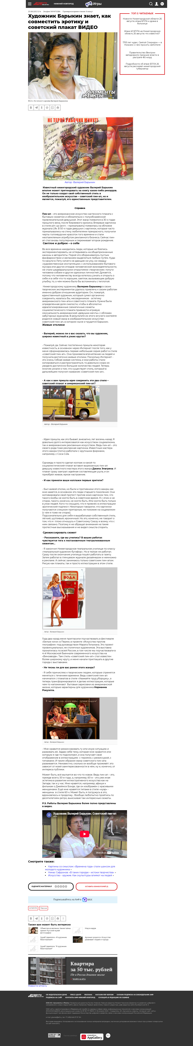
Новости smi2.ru (37, 986)
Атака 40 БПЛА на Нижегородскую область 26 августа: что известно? (142, 32)
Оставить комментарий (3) (96, 886)
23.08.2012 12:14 (34, 11)
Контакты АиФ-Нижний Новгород (80, 997)
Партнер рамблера (70, 1035)
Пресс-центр (75, 995)
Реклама (88, 995)
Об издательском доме (56, 995)
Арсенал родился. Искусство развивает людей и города (98, 938)
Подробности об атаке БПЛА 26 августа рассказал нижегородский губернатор (142, 66)
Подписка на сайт (54, 997)
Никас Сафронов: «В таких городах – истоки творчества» (81, 872)
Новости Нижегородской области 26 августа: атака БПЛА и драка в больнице (142, 21)
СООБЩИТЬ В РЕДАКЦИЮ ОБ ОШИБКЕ (113, 997)
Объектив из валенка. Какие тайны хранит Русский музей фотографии (55, 930)
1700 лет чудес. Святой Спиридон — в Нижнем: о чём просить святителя (142, 43)
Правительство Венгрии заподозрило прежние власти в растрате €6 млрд (142, 55)
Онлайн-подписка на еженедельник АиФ (135, 995)
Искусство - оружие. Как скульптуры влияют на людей (80, 875)
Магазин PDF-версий (104, 995)
